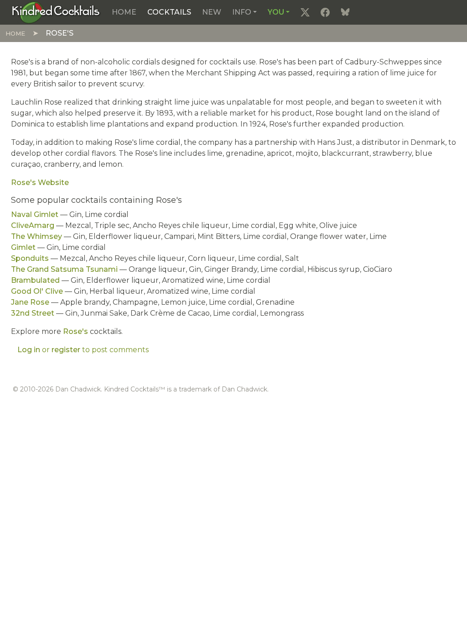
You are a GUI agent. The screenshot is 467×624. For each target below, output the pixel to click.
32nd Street (32, 313)
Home (124, 12)
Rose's (75, 331)
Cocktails (169, 12)
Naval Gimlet (34, 214)
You (276, 12)
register (66, 349)
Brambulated (35, 280)
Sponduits (30, 258)
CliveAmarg (32, 225)
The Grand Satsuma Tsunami (64, 269)
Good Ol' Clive (37, 291)
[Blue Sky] (345, 12)
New (211, 12)
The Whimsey (36, 236)
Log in (28, 349)
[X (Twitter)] (305, 12)
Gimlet (23, 247)
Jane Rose (30, 302)
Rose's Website (40, 182)
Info (241, 12)
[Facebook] (325, 12)
